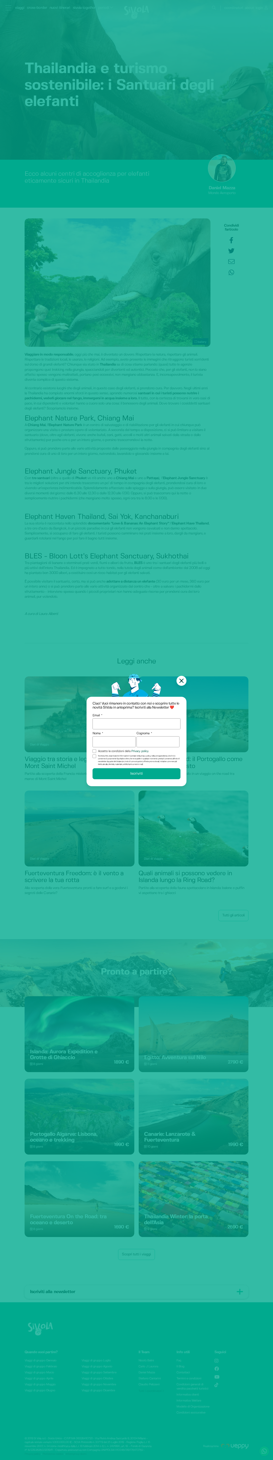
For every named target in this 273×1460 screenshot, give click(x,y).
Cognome (143, 733)
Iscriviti (136, 773)
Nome (97, 733)
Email (96, 715)
